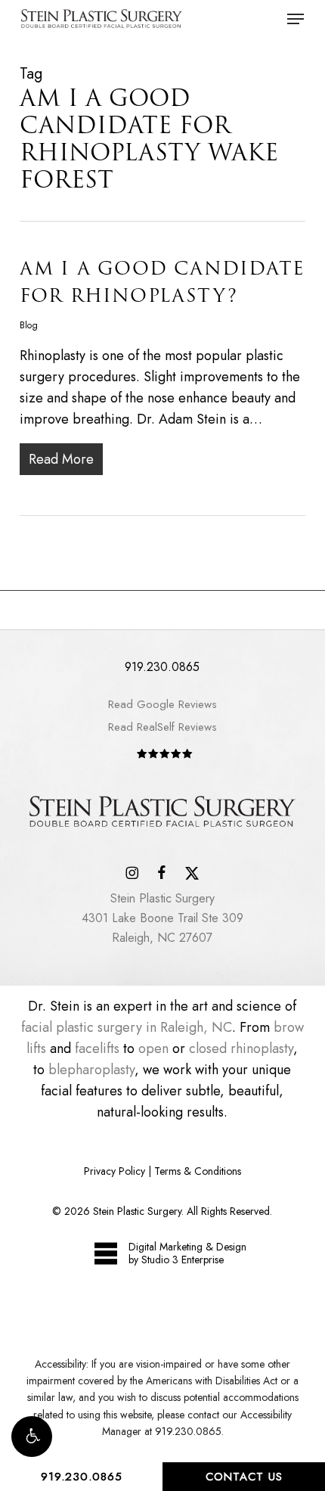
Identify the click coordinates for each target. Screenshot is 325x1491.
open (153, 1048)
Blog (29, 325)
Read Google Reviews (162, 704)
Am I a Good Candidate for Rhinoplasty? (162, 281)
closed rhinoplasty (241, 1048)
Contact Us (244, 1476)
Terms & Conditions (197, 1171)
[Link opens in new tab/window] (132, 872)
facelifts (97, 1048)
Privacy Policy (114, 1171)
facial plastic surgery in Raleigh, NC (126, 1027)
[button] (31, 1436)
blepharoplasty (91, 1069)
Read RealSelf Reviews (162, 727)
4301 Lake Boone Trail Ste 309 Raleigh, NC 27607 (162, 918)
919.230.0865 (81, 1476)
